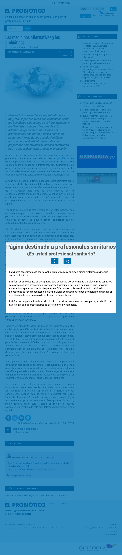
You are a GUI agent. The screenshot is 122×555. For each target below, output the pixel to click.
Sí (54, 261)
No (67, 261)
